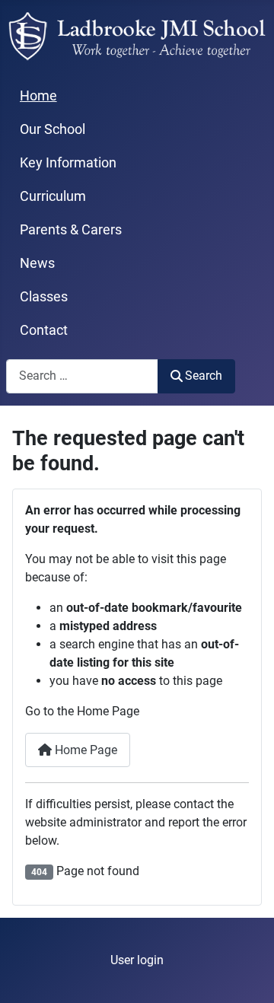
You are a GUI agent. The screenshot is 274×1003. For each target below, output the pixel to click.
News (37, 263)
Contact (44, 330)
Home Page (84, 750)
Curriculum (53, 196)
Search (203, 375)
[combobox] (82, 376)
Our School (52, 129)
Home (38, 95)
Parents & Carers (71, 229)
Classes (44, 296)
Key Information (68, 162)
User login (137, 960)
